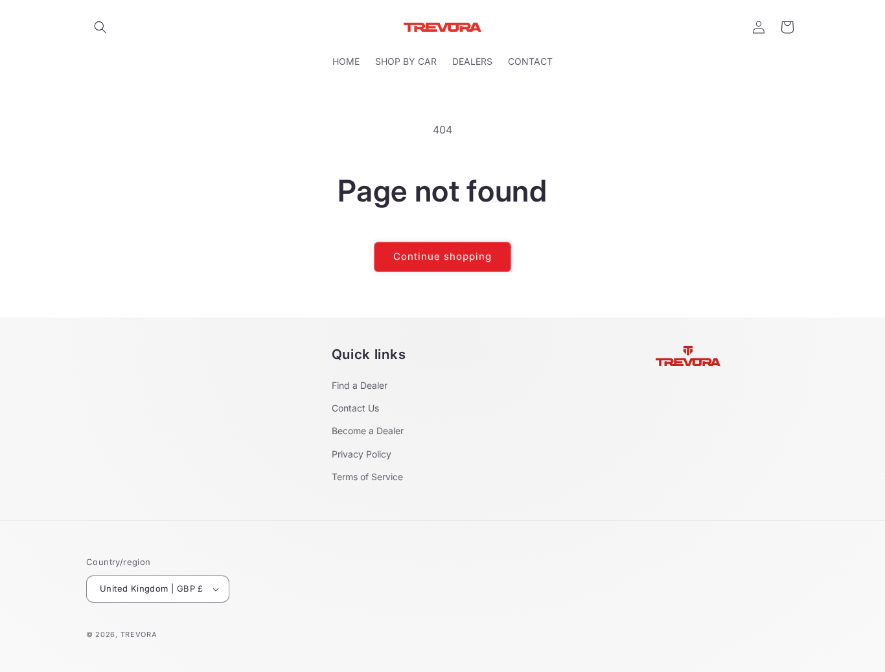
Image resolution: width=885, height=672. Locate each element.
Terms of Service (367, 476)
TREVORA (139, 634)
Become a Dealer (368, 430)
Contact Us (355, 407)
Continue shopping (442, 256)
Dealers (472, 61)
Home (346, 61)
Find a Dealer (359, 385)
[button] (100, 27)
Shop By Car (406, 61)
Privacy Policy (361, 453)
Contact (530, 61)
